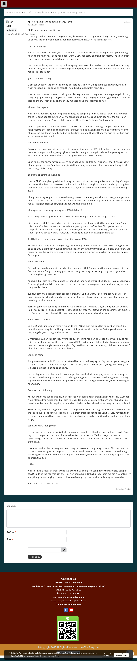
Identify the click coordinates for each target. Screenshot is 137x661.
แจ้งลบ (127, 22)
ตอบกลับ (35, 557)
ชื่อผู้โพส (11, 532)
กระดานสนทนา (13, 12)
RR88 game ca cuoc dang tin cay (68, 12)
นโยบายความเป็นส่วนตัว (33, 656)
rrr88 (30, 36)
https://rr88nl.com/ (49, 483)
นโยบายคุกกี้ (51, 656)
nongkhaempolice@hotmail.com (72, 601)
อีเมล (9, 539)
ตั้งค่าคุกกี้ (107, 655)
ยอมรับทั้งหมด (121, 655)
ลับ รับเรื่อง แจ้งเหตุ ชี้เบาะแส (36, 12)
